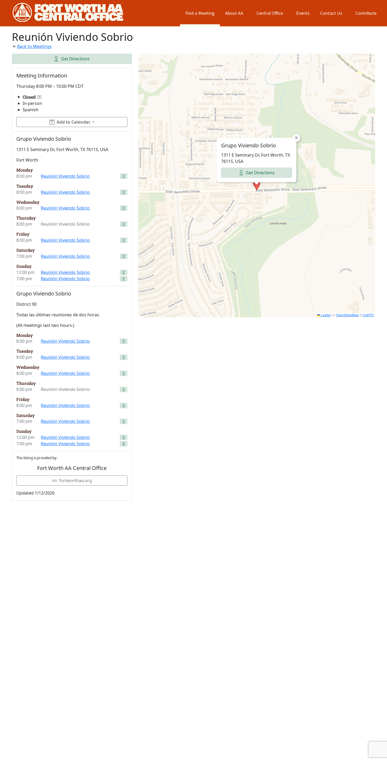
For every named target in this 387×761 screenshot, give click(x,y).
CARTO (368, 315)
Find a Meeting (200, 13)
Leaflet (325, 315)
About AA (234, 13)
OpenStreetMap (347, 315)
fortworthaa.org (75, 480)
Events (303, 13)
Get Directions (75, 59)
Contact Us (331, 13)
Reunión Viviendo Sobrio (65, 176)
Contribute (365, 13)
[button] (256, 186)
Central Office (269, 13)
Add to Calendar (73, 122)
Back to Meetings (34, 46)
